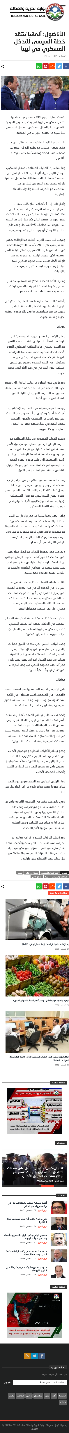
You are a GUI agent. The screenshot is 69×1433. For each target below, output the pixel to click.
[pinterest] (46, 66)
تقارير (47, 1395)
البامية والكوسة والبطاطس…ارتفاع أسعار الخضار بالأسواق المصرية (41, 1000)
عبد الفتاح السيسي (59, 876)
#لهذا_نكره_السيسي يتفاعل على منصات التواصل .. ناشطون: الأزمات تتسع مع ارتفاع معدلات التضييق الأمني (35, 1172)
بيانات (11, 1395)
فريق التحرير (58, 1181)
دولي (29, 1395)
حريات (63, 1402)
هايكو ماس (37, 876)
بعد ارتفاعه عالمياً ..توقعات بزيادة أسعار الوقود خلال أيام (45, 944)
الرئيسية (62, 1395)
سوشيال (38, 1395)
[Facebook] (41, 1356)
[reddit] (52, 66)
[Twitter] (34, 1356)
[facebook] (66, 66)
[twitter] (59, 66)
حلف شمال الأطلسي (49, 873)
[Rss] (27, 1356)
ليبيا (46, 876)
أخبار (45, 56)
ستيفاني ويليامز (32, 873)
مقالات (20, 1395)
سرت (20, 873)
